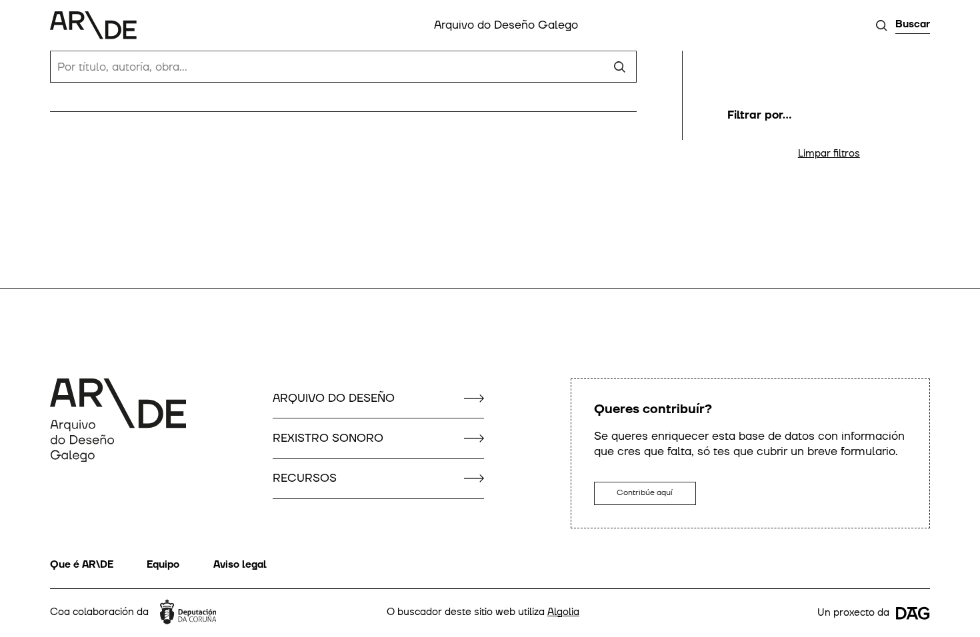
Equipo (163, 565)
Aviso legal (240, 565)
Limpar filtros (829, 154)
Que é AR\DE (81, 565)
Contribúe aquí (645, 492)
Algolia (563, 612)
